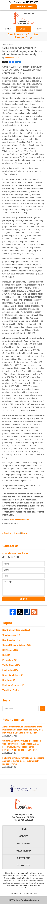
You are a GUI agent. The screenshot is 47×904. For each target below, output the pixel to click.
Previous (7, 533)
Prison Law (9, 660)
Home (8, 29)
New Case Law (11, 640)
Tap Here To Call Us (23, 6)
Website (23, 836)
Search (42, 708)
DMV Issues (10, 650)
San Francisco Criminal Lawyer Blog (23, 18)
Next (24, 533)
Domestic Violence (12, 675)
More (39, 29)
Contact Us (23, 858)
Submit (23, 599)
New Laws (8, 680)
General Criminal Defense (16, 645)
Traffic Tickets (11, 665)
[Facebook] (13, 612)
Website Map (23, 851)
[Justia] (27, 612)
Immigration (10, 670)
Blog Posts (23, 865)
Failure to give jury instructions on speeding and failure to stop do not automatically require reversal (23, 761)
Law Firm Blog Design (22, 900)
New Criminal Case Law (19, 520)
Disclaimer (23, 843)
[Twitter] (20, 612)
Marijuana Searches (13, 685)
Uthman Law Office (30, 893)
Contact (23, 29)
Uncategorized (11, 635)
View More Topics (10, 690)
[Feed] (34, 612)
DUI (6, 655)
